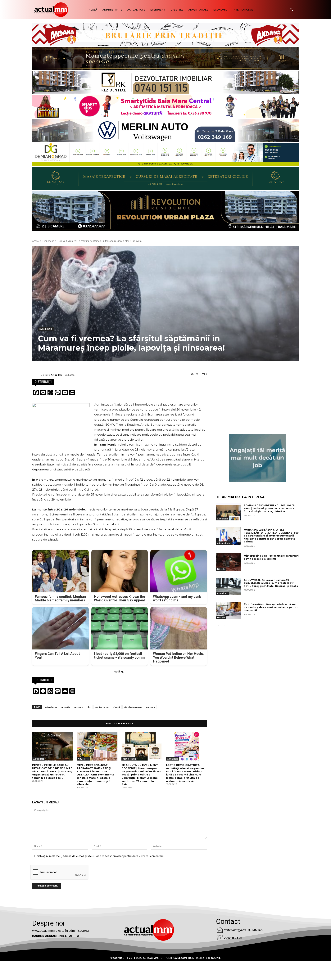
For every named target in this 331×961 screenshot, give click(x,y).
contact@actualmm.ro (243, 930)
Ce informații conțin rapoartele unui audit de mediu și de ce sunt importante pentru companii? (271, 607)
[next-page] (224, 625)
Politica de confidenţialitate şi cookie (193, 957)
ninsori (78, 707)
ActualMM (56, 374)
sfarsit (116, 707)
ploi (89, 707)
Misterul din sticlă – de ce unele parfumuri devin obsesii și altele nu (271, 557)
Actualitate (38, 758)
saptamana (102, 707)
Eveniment (48, 241)
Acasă (35, 241)
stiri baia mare (133, 707)
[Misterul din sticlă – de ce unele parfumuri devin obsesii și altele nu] (228, 562)
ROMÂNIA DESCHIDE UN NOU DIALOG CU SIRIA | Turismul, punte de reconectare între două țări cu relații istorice (269, 508)
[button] (291, 9)
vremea (150, 707)
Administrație (129, 758)
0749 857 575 (233, 937)
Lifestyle (221, 569)
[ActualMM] (36, 375)
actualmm (50, 707)
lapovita (65, 707)
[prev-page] (218, 625)
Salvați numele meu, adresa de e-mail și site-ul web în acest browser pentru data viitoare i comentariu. (101, 856)
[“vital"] (257, 458)
